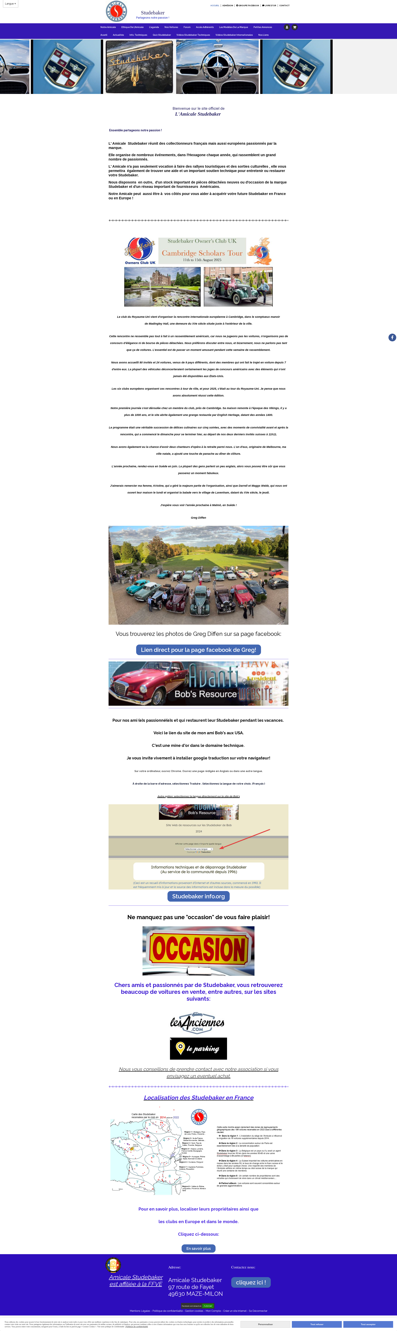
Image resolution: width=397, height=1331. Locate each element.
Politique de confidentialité (167, 1310)
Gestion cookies (194, 1310)
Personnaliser (265, 1324)
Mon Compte (213, 1310)
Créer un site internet (235, 1310)
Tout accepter (368, 1324)
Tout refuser (316, 1324)
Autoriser (208, 1306)
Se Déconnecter (258, 1310)
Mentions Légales (140, 1310)
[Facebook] (392, 337)
